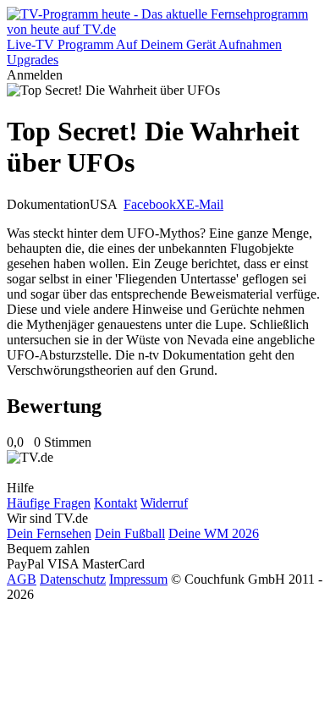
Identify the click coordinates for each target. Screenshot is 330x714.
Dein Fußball (130, 533)
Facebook (150, 204)
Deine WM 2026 (213, 533)
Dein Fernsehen (49, 533)
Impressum (138, 579)
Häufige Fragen (49, 503)
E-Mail (204, 204)
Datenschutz (73, 579)
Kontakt (115, 503)
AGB (21, 579)
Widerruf (164, 503)
